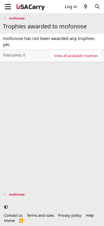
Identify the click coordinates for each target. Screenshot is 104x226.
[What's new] (85, 6)
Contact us (13, 215)
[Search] (97, 6)
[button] (6, 207)
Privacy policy (69, 215)
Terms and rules (40, 215)
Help (90, 215)
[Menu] (8, 6)
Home (9, 220)
